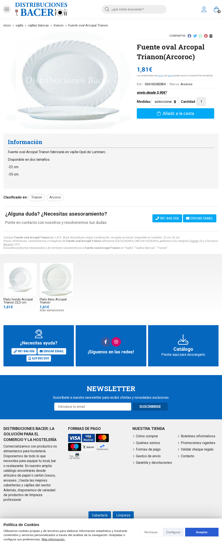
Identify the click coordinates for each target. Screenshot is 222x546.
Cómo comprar (147, 436)
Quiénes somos (148, 443)
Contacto (187, 456)
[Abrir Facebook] (105, 342)
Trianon (194, 241)
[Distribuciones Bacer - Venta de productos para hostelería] (41, 9)
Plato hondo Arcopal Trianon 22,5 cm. (18, 301)
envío (160, 75)
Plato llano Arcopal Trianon (53, 301)
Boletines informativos (198, 436)
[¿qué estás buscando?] (133, 9)
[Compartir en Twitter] (195, 36)
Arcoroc (8, 244)
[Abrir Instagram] (116, 342)
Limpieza (123, 515)
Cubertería (100, 515)
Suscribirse (150, 407)
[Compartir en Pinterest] (206, 36)
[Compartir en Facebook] (189, 36)
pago (170, 75)
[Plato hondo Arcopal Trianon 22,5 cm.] (20, 279)
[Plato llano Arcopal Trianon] (56, 279)
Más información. (53, 539)
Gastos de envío (148, 456)
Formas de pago (148, 449)
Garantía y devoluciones (154, 463)
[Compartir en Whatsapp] (200, 36)
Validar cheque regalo (197, 449)
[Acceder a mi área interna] (204, 9)
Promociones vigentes (198, 443)
